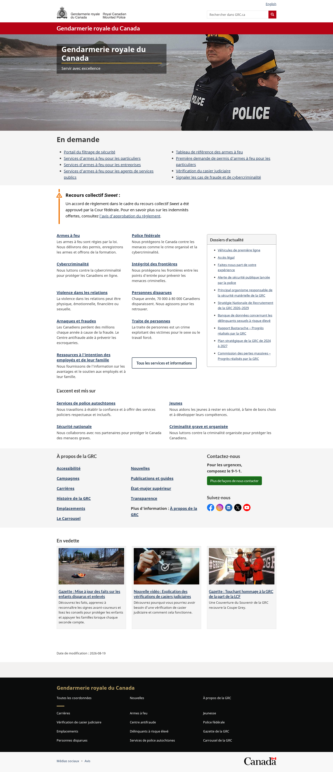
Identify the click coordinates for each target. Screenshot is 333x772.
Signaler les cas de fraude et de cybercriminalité (218, 177)
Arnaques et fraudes (76, 321)
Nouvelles (140, 468)
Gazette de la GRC (216, 731)
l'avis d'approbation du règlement (129, 216)
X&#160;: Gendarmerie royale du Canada (237, 507)
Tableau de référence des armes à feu (209, 152)
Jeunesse (209, 713)
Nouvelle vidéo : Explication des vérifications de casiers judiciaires (162, 594)
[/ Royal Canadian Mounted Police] (91, 12)
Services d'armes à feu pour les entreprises (102, 164)
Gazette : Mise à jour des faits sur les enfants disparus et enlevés (89, 594)
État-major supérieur (151, 488)
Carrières (65, 488)
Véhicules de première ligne (239, 250)
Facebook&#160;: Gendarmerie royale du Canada (210, 507)
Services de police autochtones (86, 403)
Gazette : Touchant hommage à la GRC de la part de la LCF (241, 594)
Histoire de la (74, 498)
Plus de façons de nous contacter (234, 481)
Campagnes (68, 478)
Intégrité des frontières (154, 264)
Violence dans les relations (82, 292)
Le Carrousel (69, 518)
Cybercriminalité (73, 264)
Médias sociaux (68, 761)
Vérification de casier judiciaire (79, 722)
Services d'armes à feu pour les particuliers (102, 158)
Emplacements (71, 508)
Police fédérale (146, 235)
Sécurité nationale (74, 426)
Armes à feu (68, 235)
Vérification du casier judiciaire (203, 170)
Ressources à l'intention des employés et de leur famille (83, 357)
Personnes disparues (152, 292)
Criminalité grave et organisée (198, 426)
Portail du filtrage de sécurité (89, 152)
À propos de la (217, 698)
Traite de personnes (151, 321)
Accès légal (226, 257)
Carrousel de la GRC (217, 740)
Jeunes (175, 403)
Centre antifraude (143, 722)
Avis (87, 761)
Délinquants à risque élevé (149, 731)
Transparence (144, 498)
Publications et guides (152, 478)
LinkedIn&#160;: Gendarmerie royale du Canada (228, 507)
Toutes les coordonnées (74, 698)
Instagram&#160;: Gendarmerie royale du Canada (219, 507)
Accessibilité (69, 468)
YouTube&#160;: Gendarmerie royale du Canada (247, 507)
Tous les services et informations (164, 363)
